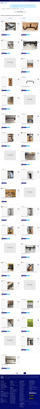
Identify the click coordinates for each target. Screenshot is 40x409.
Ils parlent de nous (3, 389)
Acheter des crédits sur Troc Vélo (14, 385)
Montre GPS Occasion (13, 396)
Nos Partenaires (3, 400)
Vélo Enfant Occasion (12, 397)
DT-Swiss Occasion (22, 388)
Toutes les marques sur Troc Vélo (24, 401)
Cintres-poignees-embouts (15, 8)
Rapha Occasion (22, 395)
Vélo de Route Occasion (13, 390)
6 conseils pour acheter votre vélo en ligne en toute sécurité (5, 393)
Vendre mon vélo (12, 383)
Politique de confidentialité (4, 385)
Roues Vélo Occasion (12, 399)
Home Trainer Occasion (13, 403)
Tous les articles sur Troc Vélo (4, 392)
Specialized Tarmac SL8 (22, 404)
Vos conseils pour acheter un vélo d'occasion (33, 388)
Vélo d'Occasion (12, 388)
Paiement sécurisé (12, 384)
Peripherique (8, 8)
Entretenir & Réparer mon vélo (4, 396)
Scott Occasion (21, 397)
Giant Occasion (21, 390)
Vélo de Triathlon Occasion (13, 391)
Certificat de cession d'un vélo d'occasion (4, 402)
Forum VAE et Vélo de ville (32, 386)
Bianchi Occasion (22, 382)
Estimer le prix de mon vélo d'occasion (13, 382)
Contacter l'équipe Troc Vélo (4, 387)
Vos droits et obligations (4, 386)
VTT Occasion (12, 392)
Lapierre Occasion (22, 391)
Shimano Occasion (22, 398)
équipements (23, 0)
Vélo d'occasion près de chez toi (14, 389)
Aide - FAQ (2, 388)
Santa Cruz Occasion (22, 396)
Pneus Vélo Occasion (12, 400)
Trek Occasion (21, 400)
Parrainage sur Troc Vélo (32, 382)
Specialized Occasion (22, 399)
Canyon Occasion (22, 385)
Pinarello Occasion (22, 394)
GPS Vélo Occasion (12, 402)
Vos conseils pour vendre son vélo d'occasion (33, 389)
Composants (3, 8)
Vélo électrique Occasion (13, 393)
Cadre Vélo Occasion (12, 401)
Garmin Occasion (22, 389)
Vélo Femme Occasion (13, 398)
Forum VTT (30, 385)
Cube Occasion (21, 387)
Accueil (1, 382)
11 (22, 373)
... (0, 8)
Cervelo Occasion (22, 386)
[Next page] (25, 373)
